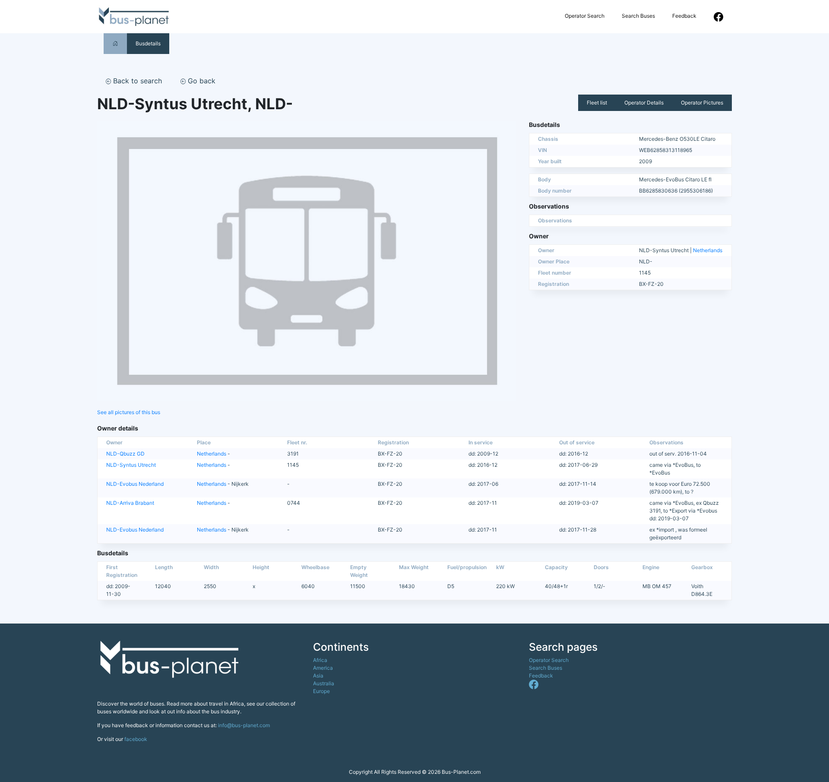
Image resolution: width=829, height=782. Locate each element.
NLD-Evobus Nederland (135, 484)
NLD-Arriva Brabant (130, 503)
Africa (320, 660)
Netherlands (707, 250)
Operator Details (644, 102)
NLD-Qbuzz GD (125, 453)
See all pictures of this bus (128, 412)
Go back (200, 80)
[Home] (115, 43)
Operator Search (584, 16)
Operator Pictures (702, 102)
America (323, 668)
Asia (318, 675)
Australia (323, 683)
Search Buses (638, 16)
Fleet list (597, 102)
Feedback (684, 16)
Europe (321, 691)
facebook (135, 739)
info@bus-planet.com (244, 725)
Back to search (136, 80)
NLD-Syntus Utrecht (131, 465)
